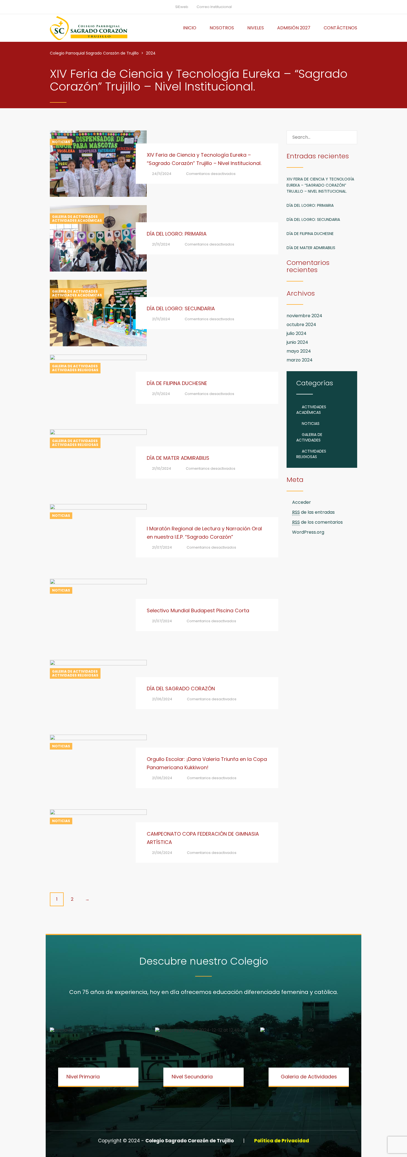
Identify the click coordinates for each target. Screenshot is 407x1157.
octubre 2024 (301, 324)
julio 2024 (296, 333)
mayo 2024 (299, 351)
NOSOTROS (222, 28)
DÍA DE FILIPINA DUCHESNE (177, 383)
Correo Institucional (214, 6)
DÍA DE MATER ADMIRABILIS (178, 457)
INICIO (189, 28)
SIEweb (181, 6)
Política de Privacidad (281, 1140)
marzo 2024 (300, 360)
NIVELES (255, 28)
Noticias (61, 142)
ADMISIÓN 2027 (293, 28)
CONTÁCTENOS (340, 28)
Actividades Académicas (77, 220)
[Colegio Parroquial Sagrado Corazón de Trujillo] (88, 28)
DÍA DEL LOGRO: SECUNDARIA (181, 308)
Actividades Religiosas (75, 370)
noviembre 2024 (304, 316)
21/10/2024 (161, 468)
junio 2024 (297, 342)
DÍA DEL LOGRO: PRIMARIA (177, 233)
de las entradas (313, 512)
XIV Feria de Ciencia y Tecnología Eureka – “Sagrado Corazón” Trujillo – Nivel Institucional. (320, 185)
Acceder (301, 502)
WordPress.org (308, 532)
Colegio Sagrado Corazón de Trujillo (190, 1140)
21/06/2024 (162, 699)
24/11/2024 (161, 173)
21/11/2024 (161, 244)
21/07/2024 (162, 547)
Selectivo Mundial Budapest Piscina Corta (198, 610)
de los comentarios (317, 522)
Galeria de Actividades (75, 216)
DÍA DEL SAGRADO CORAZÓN (181, 688)
